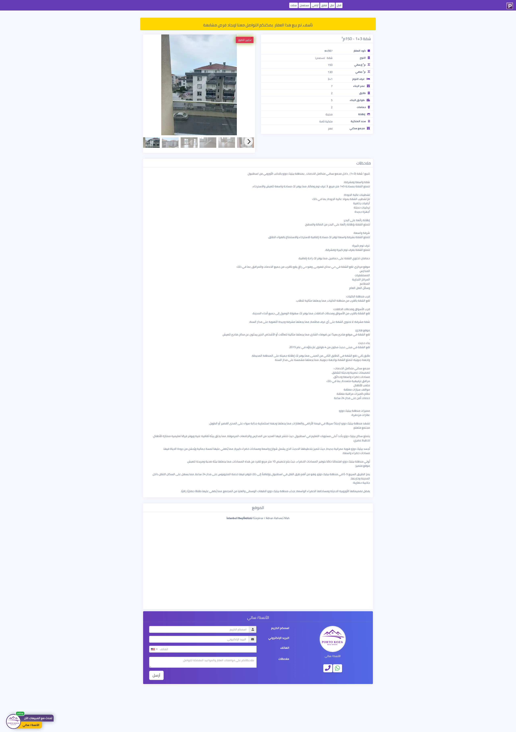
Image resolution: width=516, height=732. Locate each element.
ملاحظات (283, 659)
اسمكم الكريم (280, 628)
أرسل (156, 675)
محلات (293, 5)
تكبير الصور (244, 40)
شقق (324, 5)
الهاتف (284, 648)
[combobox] (154, 649)
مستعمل (304, 5)
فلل (332, 5)
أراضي (315, 5)
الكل (339, 5)
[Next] (248, 141)
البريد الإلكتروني (278, 638)
